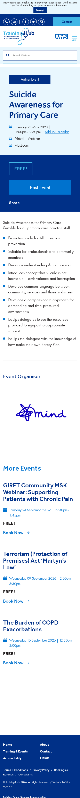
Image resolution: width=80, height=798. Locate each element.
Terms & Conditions (16, 770)
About (44, 744)
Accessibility (12, 758)
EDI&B (44, 758)
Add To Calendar (57, 131)
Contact (67, 21)
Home (7, 744)
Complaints (25, 774)
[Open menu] (74, 36)
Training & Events (15, 751)
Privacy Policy (41, 770)
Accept (40, 10)
